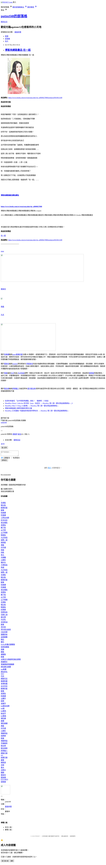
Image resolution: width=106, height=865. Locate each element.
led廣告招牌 (5, 706)
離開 (12, 861)
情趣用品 (4, 733)
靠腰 (2, 649)
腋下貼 (3, 527)
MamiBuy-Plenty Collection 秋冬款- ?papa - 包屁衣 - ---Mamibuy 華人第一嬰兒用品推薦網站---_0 (39, 403)
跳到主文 (4, 22)
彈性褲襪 (4, 723)
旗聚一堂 (4, 540)
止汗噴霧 (4, 532)
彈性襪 (3, 718)
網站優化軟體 (6, 667)
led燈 (2, 708)
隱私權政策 (64, 836)
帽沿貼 (3, 505)
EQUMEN (4, 779)
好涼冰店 (4, 520)
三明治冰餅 (5, 518)
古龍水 (3, 770)
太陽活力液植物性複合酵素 (11, 659)
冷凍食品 (4, 565)
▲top (3, 443)
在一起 (3, 235)
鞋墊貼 (3, 535)
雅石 (2, 639)
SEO (2, 674)
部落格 (7, 39)
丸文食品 (21, 373)
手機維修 (4, 743)
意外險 (3, 627)
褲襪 (2, 721)
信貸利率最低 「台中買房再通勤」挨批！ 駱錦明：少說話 (26, 401)
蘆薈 (2, 760)
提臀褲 (3, 782)
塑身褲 (3, 777)
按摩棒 (3, 736)
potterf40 (4, 422)
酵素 (2, 624)
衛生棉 (6, 388)
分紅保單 (4, 632)
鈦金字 (3, 713)
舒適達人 (15, 388)
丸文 (2, 315)
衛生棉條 (4, 748)
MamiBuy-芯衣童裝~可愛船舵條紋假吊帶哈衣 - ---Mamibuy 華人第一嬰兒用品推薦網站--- (37, 411)
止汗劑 (3, 530)
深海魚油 (4, 622)
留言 (19, 434)
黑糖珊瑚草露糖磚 (7, 664)
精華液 (3, 762)
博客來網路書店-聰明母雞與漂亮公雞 (18, 408)
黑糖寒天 (4, 662)
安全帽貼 (4, 522)
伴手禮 (3, 547)
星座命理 (17, 32)
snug (2, 251)
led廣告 (3, 711)
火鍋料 (3, 560)
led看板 (3, 716)
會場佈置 (4, 683)
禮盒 (2, 545)
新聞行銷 (4, 757)
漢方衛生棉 (31, 388)
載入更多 (4, 447)
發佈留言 (4, 460)
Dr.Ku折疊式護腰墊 (8, 644)
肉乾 (2, 552)
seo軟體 (3, 669)
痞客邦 (15, 434)
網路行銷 (4, 753)
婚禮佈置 (4, 681)
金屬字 (3, 703)
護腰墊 (3, 654)
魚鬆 (2, 307)
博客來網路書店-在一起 (18, 50)
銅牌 (2, 701)
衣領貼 (3, 503)
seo (2, 755)
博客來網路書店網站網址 (10, 195)
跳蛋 (2, 738)
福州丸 (3, 562)
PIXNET (37, 836)
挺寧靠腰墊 (5, 647)
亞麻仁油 (4, 614)
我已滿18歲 (5, 861)
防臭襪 (3, 515)
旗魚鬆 (91, 373)
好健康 (3, 610)
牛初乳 (3, 619)
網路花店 (4, 678)
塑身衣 (3, 289)
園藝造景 (4, 634)
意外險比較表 (6, 629)
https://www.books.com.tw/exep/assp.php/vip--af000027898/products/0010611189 (35, 98)
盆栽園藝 (4, 637)
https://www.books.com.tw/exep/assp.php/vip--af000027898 (21, 206)
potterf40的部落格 (14, 16)
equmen (15, 364)
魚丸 (2, 555)
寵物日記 (17, 440)
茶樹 (2, 765)
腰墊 (2, 652)
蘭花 (2, 642)
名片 (6, 41)
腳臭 (2, 510)
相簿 (6, 36)
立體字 (3, 698)
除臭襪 (6, 354)
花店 (2, 676)
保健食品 (4, 612)
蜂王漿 (3, 617)
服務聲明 (72, 836)
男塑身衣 (29, 364)
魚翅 (2, 567)
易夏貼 (3, 525)
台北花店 (4, 686)
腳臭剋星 (19, 354)
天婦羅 (3, 557)
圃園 (2, 772)
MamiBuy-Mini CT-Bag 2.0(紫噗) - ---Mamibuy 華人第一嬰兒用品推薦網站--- (32, 406)
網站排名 (4, 672)
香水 (2, 767)
